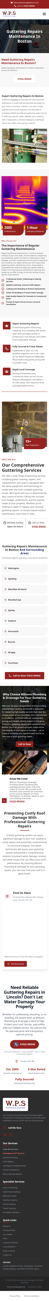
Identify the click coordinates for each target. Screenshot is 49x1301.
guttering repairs (19, 724)
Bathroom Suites (10, 1196)
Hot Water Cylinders (11, 1212)
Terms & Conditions (31, 1296)
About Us (6, 1226)
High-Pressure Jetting (11, 1192)
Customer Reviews (10, 1242)
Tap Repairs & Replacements (14, 1165)
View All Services (10, 1149)
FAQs (5, 1238)
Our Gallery (7, 1234)
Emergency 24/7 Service (13, 1153)
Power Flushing (9, 1208)
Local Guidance (9, 1246)
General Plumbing (10, 1157)
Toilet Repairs (8, 1161)
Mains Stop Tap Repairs (12, 1174)
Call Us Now (24, 744)
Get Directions (17, 964)
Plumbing (14, 100)
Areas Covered (9, 1251)
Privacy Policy (15, 1296)
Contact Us (7, 1255)
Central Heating (9, 1204)
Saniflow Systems (10, 1200)
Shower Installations (11, 1170)
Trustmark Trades (35, 1287)
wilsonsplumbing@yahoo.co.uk (26, 2)
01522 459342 (29, 6)
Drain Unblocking (10, 1187)
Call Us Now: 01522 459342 (26, 675)
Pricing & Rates (9, 1230)
